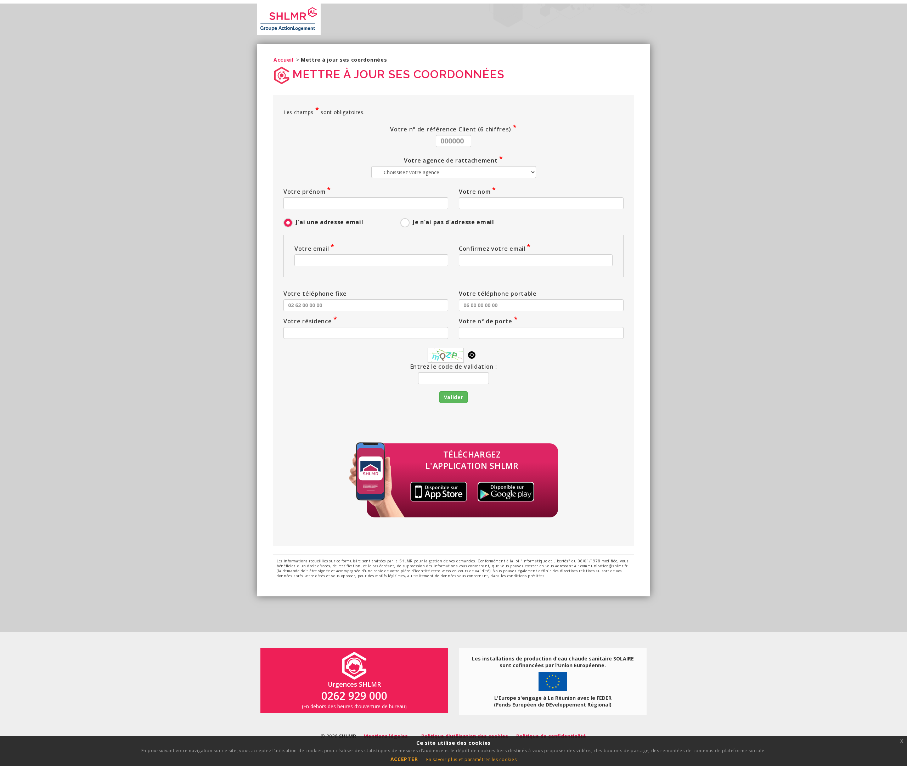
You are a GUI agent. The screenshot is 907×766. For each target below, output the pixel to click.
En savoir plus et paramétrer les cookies (471, 759)
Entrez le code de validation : (453, 366)
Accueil (284, 59)
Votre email (314, 248)
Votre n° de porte (488, 321)
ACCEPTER (404, 759)
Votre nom (477, 191)
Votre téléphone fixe (315, 293)
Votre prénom (307, 191)
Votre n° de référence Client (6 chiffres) (453, 129)
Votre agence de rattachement (453, 160)
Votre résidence (310, 321)
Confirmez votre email (495, 248)
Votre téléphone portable (498, 293)
